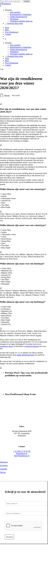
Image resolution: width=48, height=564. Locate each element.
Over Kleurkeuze (11, 63)
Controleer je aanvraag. (15, 519)
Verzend (9, 537)
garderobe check (6, 346)
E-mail (8, 509)
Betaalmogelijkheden (10, 551)
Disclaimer (37, 553)
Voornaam (9, 499)
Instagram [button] (4, 462)
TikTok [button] (3, 472)
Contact (8, 65)
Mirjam (7, 95)
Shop (7, 58)
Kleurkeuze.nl (21, 453)
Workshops (14, 52)
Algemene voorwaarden (22, 553)
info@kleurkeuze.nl (21, 456)
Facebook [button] (4, 465)
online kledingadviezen (26, 355)
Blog (7, 61)
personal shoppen (32, 346)
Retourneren (34, 551)
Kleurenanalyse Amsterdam (20, 47)
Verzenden (24, 551)
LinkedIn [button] (3, 469)
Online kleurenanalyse (18, 49)
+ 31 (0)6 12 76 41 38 (21, 451)
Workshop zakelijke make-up (21, 54)
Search (26, 1)
